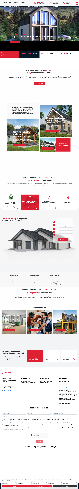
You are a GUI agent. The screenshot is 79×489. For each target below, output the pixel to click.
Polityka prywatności (8, 480)
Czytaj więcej (39, 83)
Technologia (63, 222)
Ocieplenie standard (65, 232)
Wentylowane (63, 235)
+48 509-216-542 (7, 390)
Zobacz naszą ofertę (19, 145)
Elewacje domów (64, 229)
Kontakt (23, 2)
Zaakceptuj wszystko (40, 486)
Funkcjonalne (51, 483)
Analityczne (21, 483)
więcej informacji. (63, 387)
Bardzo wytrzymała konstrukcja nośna (65, 225)
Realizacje (16, 2)
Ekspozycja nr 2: (56, 6)
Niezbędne (6, 483)
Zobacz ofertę (15, 41)
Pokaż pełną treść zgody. (9, 420)
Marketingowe (36, 483)
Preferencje (66, 483)
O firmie (5, 2)
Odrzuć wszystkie (65, 486)
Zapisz (14, 486)
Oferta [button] (10, 2)
